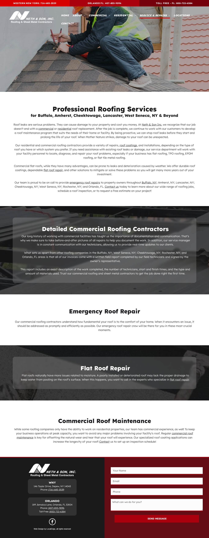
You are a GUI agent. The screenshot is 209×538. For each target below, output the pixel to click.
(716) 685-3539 (56, 489)
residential (64, 128)
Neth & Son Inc (151, 124)
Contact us (112, 186)
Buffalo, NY (149, 182)
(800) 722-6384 (57, 511)
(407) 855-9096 (56, 508)
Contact (104, 441)
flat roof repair (53, 170)
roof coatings (128, 145)
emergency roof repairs (85, 182)
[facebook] (52, 522)
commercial (45, 128)
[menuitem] (65, 15)
